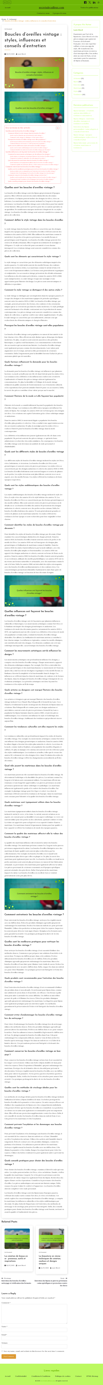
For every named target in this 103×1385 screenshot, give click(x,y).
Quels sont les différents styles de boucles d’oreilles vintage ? (27, 145)
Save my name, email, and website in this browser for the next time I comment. (34, 1351)
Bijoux (76, 82)
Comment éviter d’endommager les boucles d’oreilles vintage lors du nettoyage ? (32, 173)
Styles (76, 91)
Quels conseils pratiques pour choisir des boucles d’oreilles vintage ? (29, 181)
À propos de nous (59, 13)
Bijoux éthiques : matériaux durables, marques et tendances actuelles (84, 121)
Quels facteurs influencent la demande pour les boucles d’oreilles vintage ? (31, 141)
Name (4, 1326)
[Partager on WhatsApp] (98, 2)
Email (4, 1335)
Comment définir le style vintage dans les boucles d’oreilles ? (27, 133)
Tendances (78, 94)
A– (9, 2)
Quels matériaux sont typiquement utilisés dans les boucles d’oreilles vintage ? (31, 162)
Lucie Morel (22, 54)
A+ (5, 2)
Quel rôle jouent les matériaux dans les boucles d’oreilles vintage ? (28, 160)
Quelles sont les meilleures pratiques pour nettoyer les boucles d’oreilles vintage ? (33, 169)
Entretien (77, 85)
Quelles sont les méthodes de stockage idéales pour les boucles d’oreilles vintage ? (33, 177)
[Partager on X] (90, 2)
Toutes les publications (89, 8)
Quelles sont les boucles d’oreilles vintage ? (21, 131)
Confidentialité (21, 1376)
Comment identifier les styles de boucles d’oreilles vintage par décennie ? (30, 149)
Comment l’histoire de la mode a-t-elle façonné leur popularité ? (27, 143)
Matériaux (77, 88)
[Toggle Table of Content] (56, 128)
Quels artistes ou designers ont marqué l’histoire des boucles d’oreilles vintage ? (32, 156)
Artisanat (8, 29)
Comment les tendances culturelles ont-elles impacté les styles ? (28, 158)
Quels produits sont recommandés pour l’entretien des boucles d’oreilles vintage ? (33, 171)
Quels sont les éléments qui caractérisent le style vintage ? (26, 135)
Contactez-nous (43, 13)
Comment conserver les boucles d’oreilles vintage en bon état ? (27, 175)
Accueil (7, 8)
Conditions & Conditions (40, 1376)
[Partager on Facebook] (85, 2)
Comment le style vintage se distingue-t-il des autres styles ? (27, 137)
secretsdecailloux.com (51, 7)
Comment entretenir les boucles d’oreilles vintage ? (23, 167)
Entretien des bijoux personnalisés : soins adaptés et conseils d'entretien (86, 129)
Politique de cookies (62, 1376)
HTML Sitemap (92, 1376)
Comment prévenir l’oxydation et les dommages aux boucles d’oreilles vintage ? (32, 179)
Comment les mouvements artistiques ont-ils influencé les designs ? (29, 154)
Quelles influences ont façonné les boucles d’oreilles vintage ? (27, 152)
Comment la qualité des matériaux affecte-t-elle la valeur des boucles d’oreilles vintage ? (34, 164)
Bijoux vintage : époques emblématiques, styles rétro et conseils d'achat (85, 137)
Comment (6, 1303)
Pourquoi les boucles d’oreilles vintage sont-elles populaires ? (27, 139)
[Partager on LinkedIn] (94, 2)
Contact (78, 1376)
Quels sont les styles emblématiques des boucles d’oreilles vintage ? (29, 147)
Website (5, 1343)
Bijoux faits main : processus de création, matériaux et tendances (86, 145)
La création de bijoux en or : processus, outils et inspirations (16, 1258)
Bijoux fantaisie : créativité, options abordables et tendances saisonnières (84, 113)
